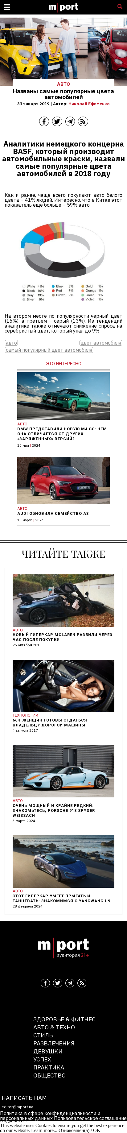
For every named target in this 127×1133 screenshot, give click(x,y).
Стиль (43, 1035)
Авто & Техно (54, 1027)
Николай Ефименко (89, 103)
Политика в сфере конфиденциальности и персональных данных (50, 1115)
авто (11, 343)
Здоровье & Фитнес (64, 1019)
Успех (42, 1059)
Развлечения (54, 1043)
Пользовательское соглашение (90, 1118)
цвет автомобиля (100, 343)
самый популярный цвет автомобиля (49, 350)
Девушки (48, 1051)
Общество (49, 1075)
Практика (48, 1067)
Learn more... (44, 1130)
